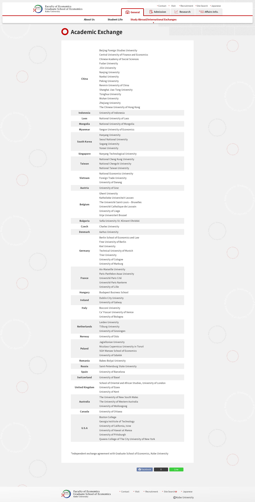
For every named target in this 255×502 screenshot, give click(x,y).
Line (176, 469)
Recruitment (186, 6)
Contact (162, 6)
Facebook (146, 469)
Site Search (202, 6)
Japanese (216, 6)
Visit (173, 6)
